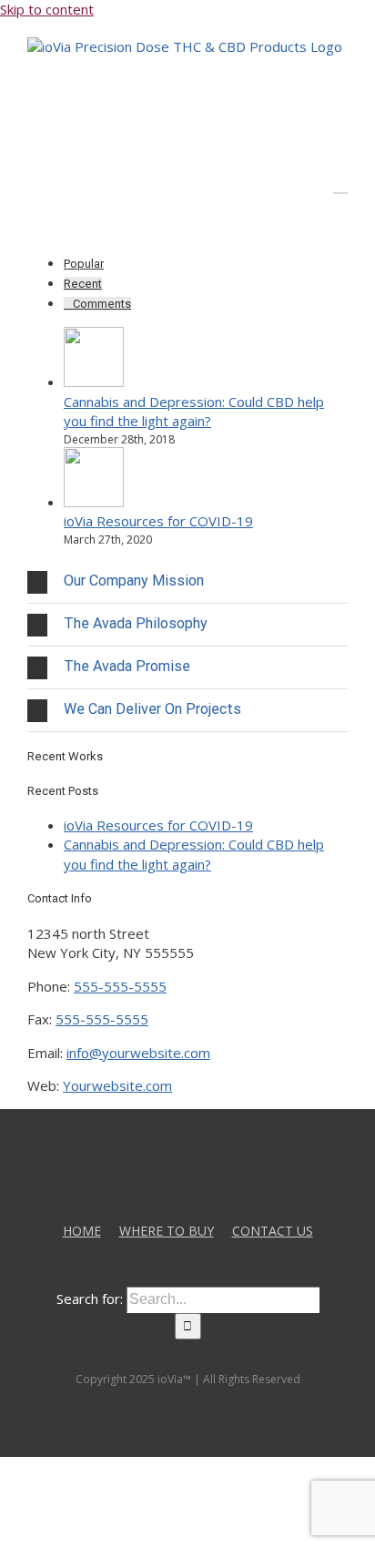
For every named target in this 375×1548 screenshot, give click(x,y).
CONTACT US (272, 1230)
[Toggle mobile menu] (340, 184)
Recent (83, 283)
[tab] (187, 582)
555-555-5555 (120, 986)
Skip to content (47, 9)
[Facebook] (175, 1155)
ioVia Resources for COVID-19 (158, 521)
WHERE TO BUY (166, 1230)
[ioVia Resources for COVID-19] (94, 502)
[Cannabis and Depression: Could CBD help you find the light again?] (94, 381)
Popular (84, 263)
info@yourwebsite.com (138, 1053)
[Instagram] (200, 1155)
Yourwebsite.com (117, 1085)
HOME (82, 1230)
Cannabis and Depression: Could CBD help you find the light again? (194, 411)
